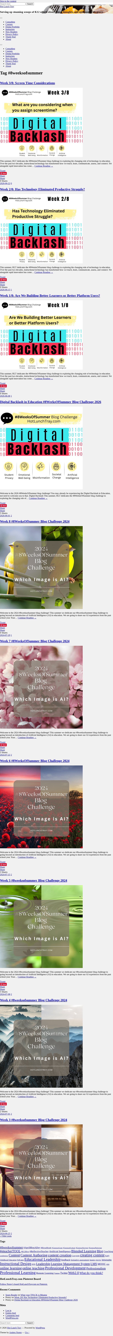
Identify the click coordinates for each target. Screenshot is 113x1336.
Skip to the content (8, 1)
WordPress (40, 1328)
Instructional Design (15, 1264)
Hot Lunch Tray (7, 6)
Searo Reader (11, 1295)
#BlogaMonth (46, 1248)
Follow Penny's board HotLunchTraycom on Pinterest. (24, 1284)
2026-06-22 (5, 183)
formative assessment (80, 1260)
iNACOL (98, 1260)
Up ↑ (27, 1332)
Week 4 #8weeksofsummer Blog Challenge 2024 (33, 1000)
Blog (100, 1251)
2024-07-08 (5, 994)
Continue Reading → (43, 166)
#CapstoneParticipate (95, 1248)
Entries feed (11, 1313)
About (8, 39)
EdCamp (20, 1260)
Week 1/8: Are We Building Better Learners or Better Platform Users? (50, 295)
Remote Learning (45, 1273)
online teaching (33, 1268)
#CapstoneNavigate (82, 1248)
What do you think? (91, 1273)
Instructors (10, 29)
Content (14, 1255)
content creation (59, 1255)
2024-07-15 (5, 874)
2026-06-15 (5, 290)
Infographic (107, 1260)
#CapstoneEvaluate (69, 1248)
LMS (94, 1264)
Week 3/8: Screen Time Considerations (27, 83)
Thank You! (11, 37)
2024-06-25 (5, 1233)
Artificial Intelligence (60, 1251)
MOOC (102, 1263)
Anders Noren (15, 1332)
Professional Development (65, 1268)
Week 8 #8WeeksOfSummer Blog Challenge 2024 (34, 521)
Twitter (64, 1273)
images (92, 1260)
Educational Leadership (42, 1259)
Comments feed (12, 1315)
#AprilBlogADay (32, 1247)
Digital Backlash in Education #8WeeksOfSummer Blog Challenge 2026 (50, 402)
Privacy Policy (12, 34)
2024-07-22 (5, 755)
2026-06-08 (5, 396)
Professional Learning (18, 1272)
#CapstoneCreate (57, 1248)
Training (57, 1273)
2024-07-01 (5, 1114)
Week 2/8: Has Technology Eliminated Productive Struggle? (42, 189)
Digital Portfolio (13, 27)
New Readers (11, 32)
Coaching (108, 1251)
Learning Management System (70, 1264)
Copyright (76, 1256)
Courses (9, 24)
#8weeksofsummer (11, 1247)
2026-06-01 (5, 515)
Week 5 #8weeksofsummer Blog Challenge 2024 (33, 880)
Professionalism (96, 1268)
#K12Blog (25, 1252)
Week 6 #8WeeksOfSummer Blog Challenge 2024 (34, 761)
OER (107, 1264)
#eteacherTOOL (10, 1251)
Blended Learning (83, 1251)
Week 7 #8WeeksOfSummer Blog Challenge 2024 (34, 641)
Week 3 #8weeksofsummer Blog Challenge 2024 (33, 1120)
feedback (65, 1259)
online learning (11, 1268)
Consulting (10, 22)
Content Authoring (34, 1255)
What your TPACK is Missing (34, 1295)
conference (4, 1256)
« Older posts (6, 1236)
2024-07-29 (5, 635)
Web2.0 (73, 1273)
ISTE (34, 1264)
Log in (8, 1310)
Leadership (43, 1264)
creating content (92, 1255)
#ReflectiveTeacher (39, 1251)
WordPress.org (12, 1318)
